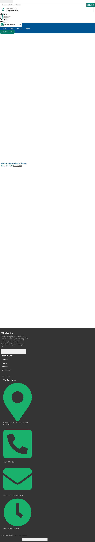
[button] (3, 14)
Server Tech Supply (20, 535)
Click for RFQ (17, 166)
